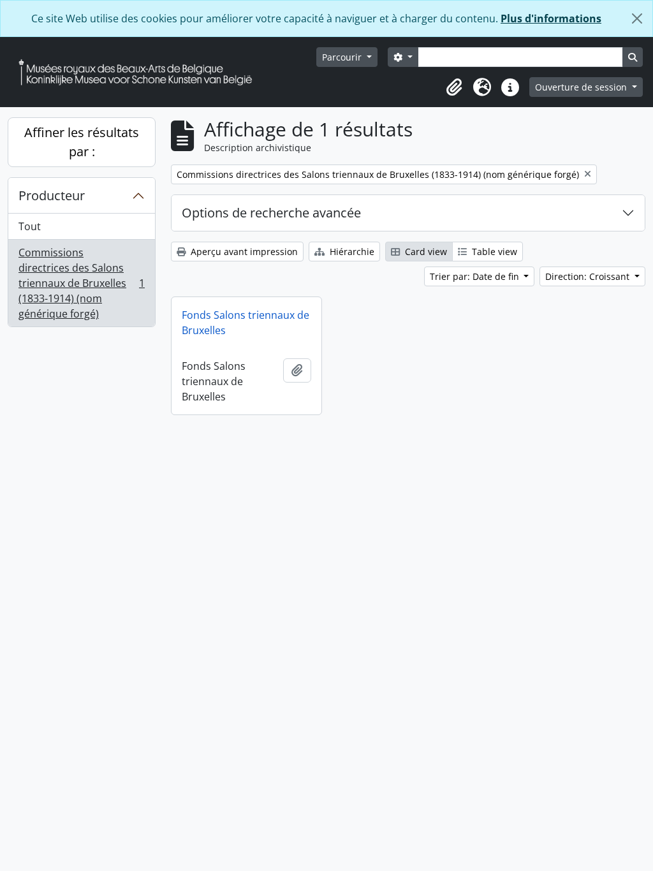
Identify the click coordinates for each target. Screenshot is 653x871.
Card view (424, 251)
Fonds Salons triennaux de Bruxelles (245, 322)
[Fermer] (637, 18)
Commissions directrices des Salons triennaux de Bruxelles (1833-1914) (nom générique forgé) (81, 283)
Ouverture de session (582, 87)
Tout (29, 226)
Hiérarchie (350, 251)
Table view (493, 251)
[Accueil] (140, 72)
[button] (454, 87)
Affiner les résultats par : (81, 142)
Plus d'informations (551, 18)
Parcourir (343, 57)
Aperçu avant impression (243, 251)
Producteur (51, 195)
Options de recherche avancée (271, 212)
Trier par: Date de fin (476, 276)
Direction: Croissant (588, 276)
